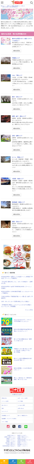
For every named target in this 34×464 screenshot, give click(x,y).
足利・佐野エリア (17, 135)
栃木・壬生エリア (17, 97)
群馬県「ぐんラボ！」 (12, 441)
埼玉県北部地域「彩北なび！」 (10, 445)
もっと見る (29, 310)
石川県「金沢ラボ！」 (12, 444)
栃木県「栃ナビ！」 (12, 435)
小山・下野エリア (17, 75)
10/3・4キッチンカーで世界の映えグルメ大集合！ (15, 301)
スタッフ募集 (5, 421)
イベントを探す (13, 462)
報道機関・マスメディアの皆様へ (9, 418)
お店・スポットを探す (5, 462)
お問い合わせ (21, 408)
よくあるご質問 (21, 405)
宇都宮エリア (16, 58)
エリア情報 (21, 462)
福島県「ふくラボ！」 (12, 438)
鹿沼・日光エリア (17, 221)
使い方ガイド (5, 405)
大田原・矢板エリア (18, 178)
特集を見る (29, 462)
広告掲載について (6, 415)
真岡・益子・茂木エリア (19, 116)
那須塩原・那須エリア (18, 202)
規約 (3, 408)
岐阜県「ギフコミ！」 (12, 439)
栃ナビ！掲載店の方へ (23, 415)
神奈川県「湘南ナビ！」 (11, 442)
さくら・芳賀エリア (18, 157)
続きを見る (17, 50)
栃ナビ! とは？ (18, 394)
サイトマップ (5, 411)
